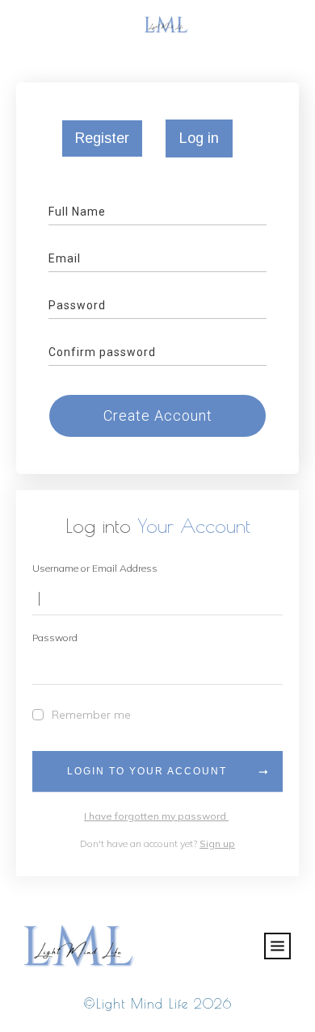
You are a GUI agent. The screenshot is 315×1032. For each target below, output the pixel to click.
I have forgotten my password (156, 816)
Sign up (217, 843)
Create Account (157, 415)
